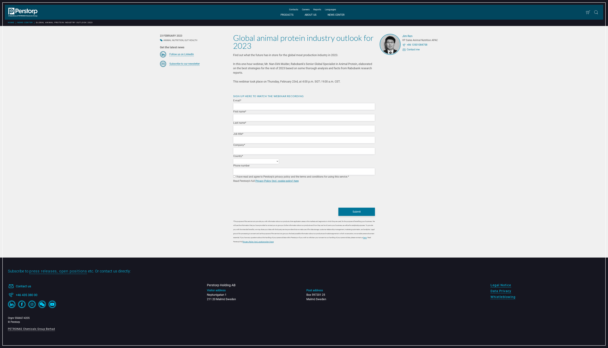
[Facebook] (22, 304)
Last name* (239, 122)
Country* (238, 156)
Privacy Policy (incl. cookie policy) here (277, 180)
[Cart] (588, 12)
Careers (306, 9)
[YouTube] (52, 304)
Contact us (23, 286)
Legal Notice (501, 285)
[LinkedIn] (12, 304)
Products (287, 14)
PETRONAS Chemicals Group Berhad (31, 328)
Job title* (238, 133)
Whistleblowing (503, 297)
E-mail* (237, 100)
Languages (330, 9)
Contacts (293, 9)
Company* (239, 145)
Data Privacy (501, 291)
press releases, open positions (58, 271)
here (365, 237)
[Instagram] (32, 304)
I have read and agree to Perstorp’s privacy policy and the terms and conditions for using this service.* (292, 176)
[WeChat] (42, 304)
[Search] (596, 12)
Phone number (241, 165)
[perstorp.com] (24, 12)
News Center (336, 14)
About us (311, 14)
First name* (239, 111)
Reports (317, 9)
